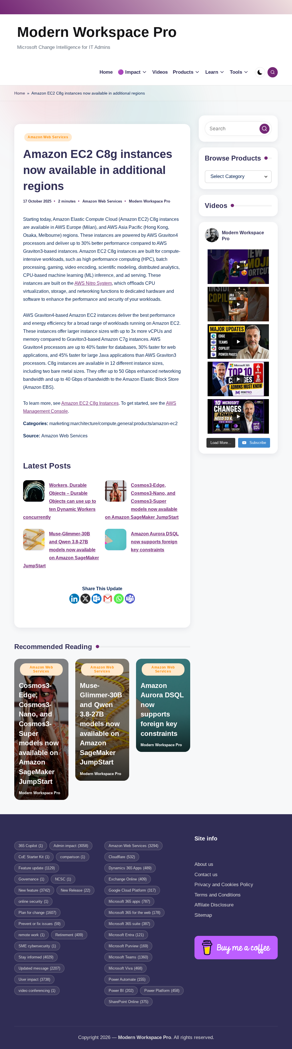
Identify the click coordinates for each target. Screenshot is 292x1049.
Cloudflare (122, 857)
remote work (31, 935)
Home (19, 93)
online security (33, 901)
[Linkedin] (74, 599)
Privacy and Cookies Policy (223, 884)
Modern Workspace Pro (97, 32)
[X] (85, 599)
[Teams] (130, 599)
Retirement (69, 935)
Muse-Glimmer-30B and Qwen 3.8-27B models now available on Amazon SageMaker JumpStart (61, 549)
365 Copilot (31, 846)
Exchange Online (128, 879)
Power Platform (161, 990)
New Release (75, 890)
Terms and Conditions (217, 895)
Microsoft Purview (128, 946)
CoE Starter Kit (34, 857)
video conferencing (37, 990)
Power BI (121, 990)
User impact (34, 979)
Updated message (39, 968)
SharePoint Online (128, 1002)
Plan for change (37, 912)
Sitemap (203, 915)
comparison (72, 857)
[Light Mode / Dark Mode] (260, 72)
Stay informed (36, 957)
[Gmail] (108, 599)
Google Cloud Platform (132, 890)
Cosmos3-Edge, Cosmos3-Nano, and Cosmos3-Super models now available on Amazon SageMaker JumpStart (142, 501)
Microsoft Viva (125, 968)
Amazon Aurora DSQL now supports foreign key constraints (155, 541)
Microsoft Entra (126, 935)
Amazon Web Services (48, 137)
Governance (31, 879)
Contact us (206, 874)
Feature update (37, 868)
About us (203, 864)
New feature (34, 890)
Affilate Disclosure (214, 905)
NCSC (63, 879)
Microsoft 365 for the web (134, 912)
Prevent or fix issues (39, 924)
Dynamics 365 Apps (130, 868)
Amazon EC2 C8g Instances (90, 403)
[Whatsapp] (119, 599)
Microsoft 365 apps (129, 901)
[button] (264, 129)
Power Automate (127, 979)
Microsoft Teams (128, 957)
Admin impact (71, 846)
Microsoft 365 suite (129, 924)
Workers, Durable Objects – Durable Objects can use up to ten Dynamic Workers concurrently (59, 501)
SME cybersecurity (37, 946)
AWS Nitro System (93, 283)
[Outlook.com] (97, 599)
